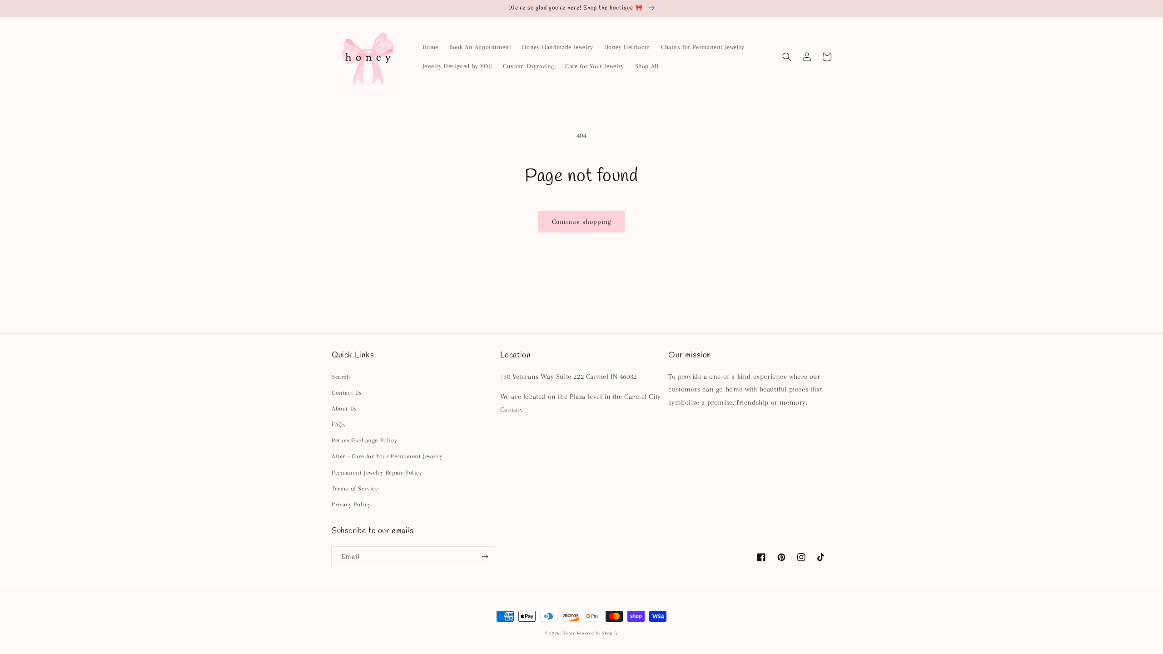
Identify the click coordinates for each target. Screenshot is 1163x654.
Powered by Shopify (597, 632)
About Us (344, 408)
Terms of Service (355, 488)
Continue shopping (581, 221)
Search (341, 376)
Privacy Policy (351, 504)
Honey (568, 632)
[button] (787, 57)
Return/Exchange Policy (364, 440)
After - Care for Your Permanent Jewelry (387, 456)
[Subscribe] (485, 556)
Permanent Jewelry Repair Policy (377, 472)
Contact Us (347, 392)
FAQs (339, 424)
